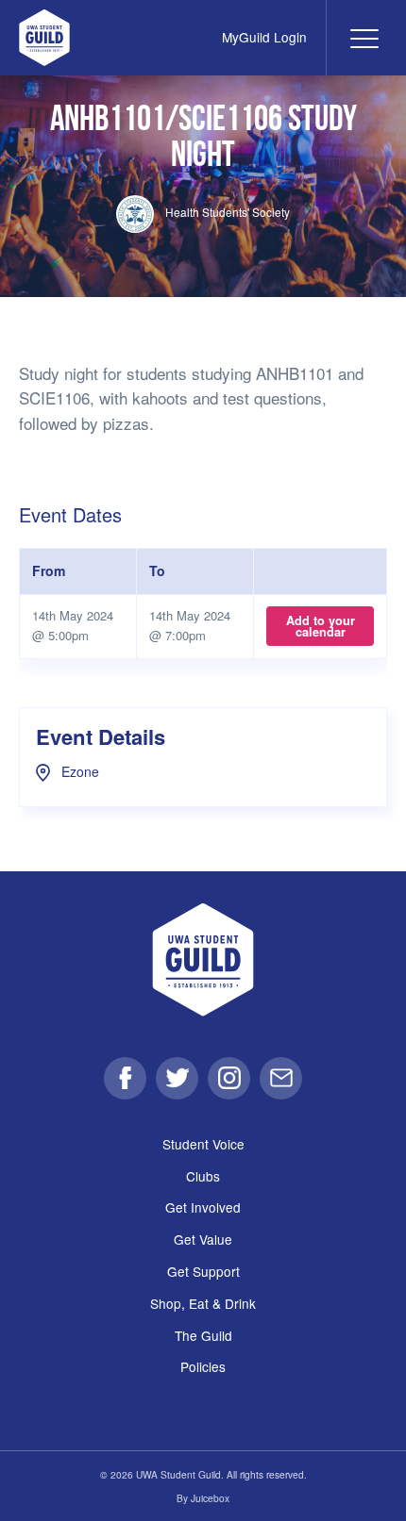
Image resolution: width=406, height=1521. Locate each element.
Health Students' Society (226, 212)
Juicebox (210, 1498)
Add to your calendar (320, 626)
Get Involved (203, 1207)
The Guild (203, 1335)
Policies (203, 1366)
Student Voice (203, 1143)
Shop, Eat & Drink (203, 1303)
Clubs (203, 1175)
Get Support (203, 1271)
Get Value (203, 1239)
